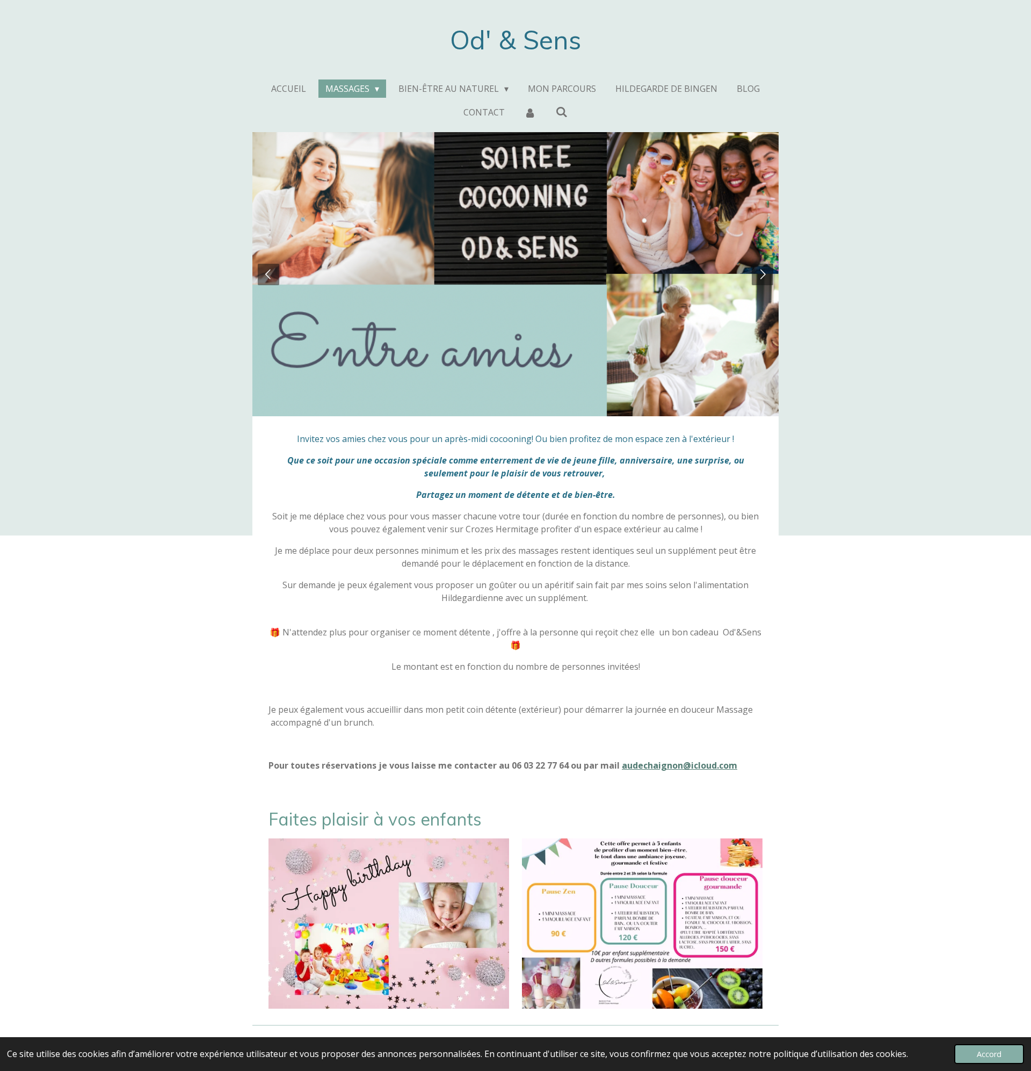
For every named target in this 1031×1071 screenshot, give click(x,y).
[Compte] (530, 112)
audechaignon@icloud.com (679, 765)
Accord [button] (989, 1054)
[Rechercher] (562, 111)
